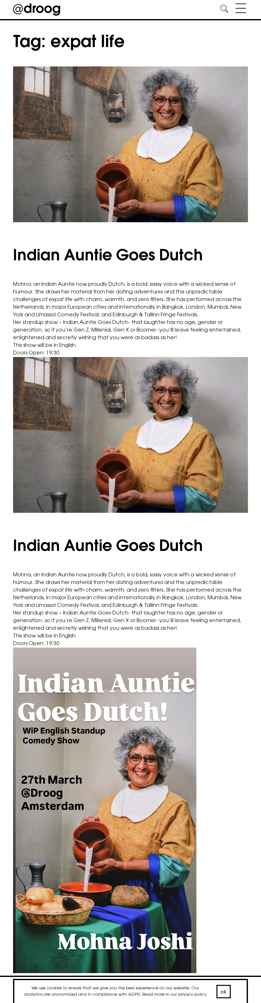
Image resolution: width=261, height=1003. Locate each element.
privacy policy (192, 995)
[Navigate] (239, 9)
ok (224, 991)
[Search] (224, 9)
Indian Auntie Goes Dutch (108, 256)
